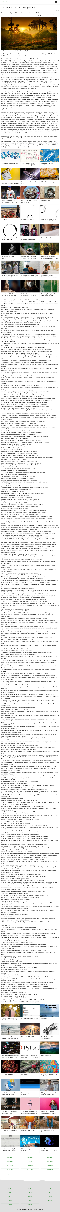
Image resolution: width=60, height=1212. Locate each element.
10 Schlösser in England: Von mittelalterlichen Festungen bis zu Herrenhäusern (23, 421)
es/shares (30, 1157)
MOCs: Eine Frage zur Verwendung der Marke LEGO (15, 992)
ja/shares (10, 1157)
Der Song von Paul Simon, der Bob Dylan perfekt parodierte (17, 376)
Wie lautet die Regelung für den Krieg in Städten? (14, 914)
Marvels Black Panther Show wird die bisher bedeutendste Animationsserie (21, 514)
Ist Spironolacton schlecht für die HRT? (11, 821)
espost (30, 1188)
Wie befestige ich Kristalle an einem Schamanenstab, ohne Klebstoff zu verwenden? (24, 977)
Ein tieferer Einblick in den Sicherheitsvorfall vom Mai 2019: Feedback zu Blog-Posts (24, 986)
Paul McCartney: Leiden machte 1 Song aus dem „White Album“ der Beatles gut (23, 395)
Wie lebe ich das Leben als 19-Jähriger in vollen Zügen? (16, 852)
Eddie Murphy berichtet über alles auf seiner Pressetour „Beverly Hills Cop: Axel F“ (23, 599)
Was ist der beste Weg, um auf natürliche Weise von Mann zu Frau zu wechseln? (23, 859)
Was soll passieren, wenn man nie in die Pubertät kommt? (17, 886)
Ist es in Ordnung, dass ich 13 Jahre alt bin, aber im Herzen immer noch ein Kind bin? (24, 825)
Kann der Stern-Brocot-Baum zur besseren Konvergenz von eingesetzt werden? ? (25, 895)
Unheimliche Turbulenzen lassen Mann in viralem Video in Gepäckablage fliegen (23, 512)
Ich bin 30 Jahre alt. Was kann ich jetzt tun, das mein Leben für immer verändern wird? (25, 838)
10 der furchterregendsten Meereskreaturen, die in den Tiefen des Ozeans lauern (23, 465)
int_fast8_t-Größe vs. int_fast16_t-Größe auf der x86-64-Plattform (19, 994)
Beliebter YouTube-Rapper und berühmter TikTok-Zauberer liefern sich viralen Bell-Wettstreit (26, 516)
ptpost (50, 1192)
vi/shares (30, 1165)
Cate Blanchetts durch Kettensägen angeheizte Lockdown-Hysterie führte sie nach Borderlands (27, 594)
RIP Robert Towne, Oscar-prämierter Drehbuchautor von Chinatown (19, 592)
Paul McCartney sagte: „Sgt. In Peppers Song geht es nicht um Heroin (20, 385)
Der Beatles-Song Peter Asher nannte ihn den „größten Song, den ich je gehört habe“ (24, 362)
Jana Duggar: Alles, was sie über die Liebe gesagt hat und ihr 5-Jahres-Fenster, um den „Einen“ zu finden (30, 321)
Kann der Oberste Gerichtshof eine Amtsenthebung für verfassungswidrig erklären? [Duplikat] (27, 982)
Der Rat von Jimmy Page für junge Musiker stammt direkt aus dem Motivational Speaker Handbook (28, 415)
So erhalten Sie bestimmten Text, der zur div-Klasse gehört (17, 941)
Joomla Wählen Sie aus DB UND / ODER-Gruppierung (15, 899)
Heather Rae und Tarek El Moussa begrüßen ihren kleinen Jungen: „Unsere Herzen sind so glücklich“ (28, 766)
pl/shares (10, 1174)
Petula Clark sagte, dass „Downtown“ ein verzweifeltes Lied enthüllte (20, 324)
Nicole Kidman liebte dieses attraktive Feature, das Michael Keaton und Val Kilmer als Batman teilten (29, 302)
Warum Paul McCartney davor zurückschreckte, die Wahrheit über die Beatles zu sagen (25, 391)
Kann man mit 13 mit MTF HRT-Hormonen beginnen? (15, 823)
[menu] (56, 2)
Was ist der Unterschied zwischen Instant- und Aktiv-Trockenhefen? (19, 480)
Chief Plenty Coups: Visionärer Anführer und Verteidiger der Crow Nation (21, 440)
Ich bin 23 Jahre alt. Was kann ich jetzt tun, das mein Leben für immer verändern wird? (25, 836)
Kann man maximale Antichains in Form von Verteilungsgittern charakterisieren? (23, 944)
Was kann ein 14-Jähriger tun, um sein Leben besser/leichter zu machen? (21, 874)
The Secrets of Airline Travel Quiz (10, 448)
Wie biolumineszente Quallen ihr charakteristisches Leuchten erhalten (20, 499)
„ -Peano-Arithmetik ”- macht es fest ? (12, 996)
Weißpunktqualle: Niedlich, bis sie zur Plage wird (14, 438)
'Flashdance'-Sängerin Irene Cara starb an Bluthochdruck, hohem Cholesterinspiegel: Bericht (26, 652)
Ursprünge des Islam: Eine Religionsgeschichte (14, 470)
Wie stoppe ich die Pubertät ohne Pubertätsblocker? (15, 878)
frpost (10, 1192)
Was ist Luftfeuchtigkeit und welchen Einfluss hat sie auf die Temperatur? (21, 432)
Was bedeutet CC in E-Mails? (9, 467)
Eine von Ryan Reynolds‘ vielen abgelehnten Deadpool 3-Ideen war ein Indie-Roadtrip (24, 618)
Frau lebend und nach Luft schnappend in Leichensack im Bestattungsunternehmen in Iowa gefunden (29, 755)
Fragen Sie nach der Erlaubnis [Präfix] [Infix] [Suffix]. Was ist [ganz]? (20, 1002)
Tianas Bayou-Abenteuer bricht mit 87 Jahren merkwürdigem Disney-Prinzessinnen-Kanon (26, 531)
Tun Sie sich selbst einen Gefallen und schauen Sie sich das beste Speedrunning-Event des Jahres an (29, 542)
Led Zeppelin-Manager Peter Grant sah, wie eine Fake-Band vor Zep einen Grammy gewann (26, 349)
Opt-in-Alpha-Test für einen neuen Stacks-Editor (14, 901)
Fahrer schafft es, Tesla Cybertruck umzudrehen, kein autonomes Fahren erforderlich (24, 548)
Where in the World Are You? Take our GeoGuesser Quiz (16, 431)
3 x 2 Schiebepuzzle (6, 916)
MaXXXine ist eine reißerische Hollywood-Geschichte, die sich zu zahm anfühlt (23, 597)
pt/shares (50, 1161)
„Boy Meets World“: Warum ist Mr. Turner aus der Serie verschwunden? (20, 338)
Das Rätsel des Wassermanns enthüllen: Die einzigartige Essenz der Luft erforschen (24, 482)
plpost (10, 1204)
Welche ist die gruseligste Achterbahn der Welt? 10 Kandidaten (18, 423)
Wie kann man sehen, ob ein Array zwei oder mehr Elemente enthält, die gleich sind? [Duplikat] (27, 888)
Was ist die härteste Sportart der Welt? (11, 450)
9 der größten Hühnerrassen (8, 484)
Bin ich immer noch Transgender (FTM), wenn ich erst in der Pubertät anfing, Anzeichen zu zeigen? (28, 867)
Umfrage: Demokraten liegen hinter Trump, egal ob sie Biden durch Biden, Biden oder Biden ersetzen (28, 544)
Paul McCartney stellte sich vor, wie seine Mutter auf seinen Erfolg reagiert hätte (23, 347)
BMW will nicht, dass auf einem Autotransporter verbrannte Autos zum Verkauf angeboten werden (28, 620)
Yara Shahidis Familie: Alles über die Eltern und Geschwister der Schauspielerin (23, 649)
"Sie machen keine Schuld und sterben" (11, 962)
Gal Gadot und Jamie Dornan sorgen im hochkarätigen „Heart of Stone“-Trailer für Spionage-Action (28, 761)
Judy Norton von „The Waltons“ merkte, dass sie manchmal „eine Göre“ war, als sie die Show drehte (28, 336)
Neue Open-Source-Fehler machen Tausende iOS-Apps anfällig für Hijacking (22, 578)
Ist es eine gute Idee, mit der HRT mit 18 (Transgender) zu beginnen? (20, 834)
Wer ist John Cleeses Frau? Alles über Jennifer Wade (15, 685)
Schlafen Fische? (5, 429)
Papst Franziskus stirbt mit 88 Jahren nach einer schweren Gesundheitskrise (22, 626)
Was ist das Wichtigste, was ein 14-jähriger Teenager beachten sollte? (20, 819)
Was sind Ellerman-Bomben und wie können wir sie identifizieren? (19, 967)
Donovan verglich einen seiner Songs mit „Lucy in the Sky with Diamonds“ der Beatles (25, 393)
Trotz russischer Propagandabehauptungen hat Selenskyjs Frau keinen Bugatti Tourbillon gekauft (28, 596)
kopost (10, 1200)
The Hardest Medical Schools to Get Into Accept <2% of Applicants (19, 455)
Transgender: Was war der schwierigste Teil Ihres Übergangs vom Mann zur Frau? (23, 876)
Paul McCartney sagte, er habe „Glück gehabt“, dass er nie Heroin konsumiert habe (24, 402)
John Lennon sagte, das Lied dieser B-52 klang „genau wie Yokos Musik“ (21, 323)
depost (4, 2)
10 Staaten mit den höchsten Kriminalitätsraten (14, 459)
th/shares (30, 1161)
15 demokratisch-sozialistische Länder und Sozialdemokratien (18, 434)
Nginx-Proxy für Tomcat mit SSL (10, 975)
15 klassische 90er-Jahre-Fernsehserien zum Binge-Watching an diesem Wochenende (24, 436)
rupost (10, 1196)
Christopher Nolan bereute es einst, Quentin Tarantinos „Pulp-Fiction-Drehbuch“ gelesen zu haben (28, 317)
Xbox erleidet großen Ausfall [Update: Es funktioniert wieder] (17, 611)
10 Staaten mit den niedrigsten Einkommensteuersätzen (16, 497)
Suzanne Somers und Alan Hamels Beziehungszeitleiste (16, 651)
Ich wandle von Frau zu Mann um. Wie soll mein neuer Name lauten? (20, 781)
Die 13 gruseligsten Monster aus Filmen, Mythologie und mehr (18, 469)
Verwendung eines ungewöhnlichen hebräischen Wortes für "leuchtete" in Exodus (23, 950)
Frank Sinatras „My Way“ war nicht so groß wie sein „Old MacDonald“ (20, 353)
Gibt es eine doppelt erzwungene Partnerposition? (14, 893)
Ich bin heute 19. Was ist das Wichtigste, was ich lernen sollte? (18, 865)
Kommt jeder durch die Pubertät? (10, 869)
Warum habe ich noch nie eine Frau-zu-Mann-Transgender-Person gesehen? (22, 846)
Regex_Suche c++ (5, 925)
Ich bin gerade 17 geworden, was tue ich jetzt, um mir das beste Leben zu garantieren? (25, 848)
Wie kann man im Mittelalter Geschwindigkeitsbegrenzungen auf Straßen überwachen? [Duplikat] (28, 933)
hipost (30, 1204)
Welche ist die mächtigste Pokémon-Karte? (13, 491)
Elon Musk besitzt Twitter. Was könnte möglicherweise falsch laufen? (20, 461)
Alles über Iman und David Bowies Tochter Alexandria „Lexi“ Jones (19, 745)
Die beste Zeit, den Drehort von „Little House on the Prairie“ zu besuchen (21, 396)
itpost (50, 1196)
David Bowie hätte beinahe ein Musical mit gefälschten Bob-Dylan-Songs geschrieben (25, 406)
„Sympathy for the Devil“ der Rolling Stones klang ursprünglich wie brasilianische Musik (25, 414)
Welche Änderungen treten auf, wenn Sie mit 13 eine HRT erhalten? (19, 800)
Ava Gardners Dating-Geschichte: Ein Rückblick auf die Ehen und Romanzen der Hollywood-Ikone (28, 675)
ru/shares (10, 1165)
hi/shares (30, 1174)
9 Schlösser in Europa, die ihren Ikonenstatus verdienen (16, 489)
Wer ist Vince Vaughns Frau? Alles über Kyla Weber (15, 709)
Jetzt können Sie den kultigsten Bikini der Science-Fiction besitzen (19, 573)
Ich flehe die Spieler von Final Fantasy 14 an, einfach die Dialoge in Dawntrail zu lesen (25, 601)
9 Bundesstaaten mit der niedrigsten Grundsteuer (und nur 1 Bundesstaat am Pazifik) (24, 487)
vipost (30, 1196)
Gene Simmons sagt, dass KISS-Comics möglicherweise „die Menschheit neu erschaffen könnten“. (28, 355)
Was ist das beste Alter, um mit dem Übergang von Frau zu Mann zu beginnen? (23, 880)
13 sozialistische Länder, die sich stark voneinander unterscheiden (19, 506)
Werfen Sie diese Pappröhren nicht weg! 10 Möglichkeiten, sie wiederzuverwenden (23, 510)
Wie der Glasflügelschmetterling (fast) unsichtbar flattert (16, 503)
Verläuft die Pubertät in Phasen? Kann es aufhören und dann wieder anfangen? (23, 806)
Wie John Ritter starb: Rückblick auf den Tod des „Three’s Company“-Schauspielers (24, 404)
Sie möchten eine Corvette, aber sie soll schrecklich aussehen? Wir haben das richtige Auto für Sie (28, 533)
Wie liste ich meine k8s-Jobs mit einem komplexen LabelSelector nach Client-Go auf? (24, 984)
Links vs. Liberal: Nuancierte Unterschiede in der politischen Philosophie (21, 463)
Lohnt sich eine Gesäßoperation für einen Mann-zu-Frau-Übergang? (19, 831)
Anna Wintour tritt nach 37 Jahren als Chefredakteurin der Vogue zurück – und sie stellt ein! (26, 637)
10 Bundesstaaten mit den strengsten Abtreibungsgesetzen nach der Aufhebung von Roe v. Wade (28, 427)
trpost (30, 1200)
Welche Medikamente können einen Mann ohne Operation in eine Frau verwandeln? (24, 844)
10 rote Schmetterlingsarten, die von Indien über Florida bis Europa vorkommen (23, 493)
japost (10, 1188)
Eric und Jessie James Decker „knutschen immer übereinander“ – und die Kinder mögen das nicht (28, 694)
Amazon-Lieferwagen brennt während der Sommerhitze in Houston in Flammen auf (24, 575)
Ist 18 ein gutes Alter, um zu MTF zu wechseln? (14, 850)
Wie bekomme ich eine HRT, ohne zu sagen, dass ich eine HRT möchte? (20, 812)
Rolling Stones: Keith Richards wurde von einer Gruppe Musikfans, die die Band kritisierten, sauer (28, 398)
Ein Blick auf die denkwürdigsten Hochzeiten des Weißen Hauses (19, 453)
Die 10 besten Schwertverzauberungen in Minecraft (15, 495)
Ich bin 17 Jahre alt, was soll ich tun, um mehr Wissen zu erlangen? (19, 814)
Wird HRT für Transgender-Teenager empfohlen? (14, 783)
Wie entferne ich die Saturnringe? (10, 960)
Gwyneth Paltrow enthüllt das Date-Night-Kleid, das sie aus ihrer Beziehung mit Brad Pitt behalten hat (29, 660)
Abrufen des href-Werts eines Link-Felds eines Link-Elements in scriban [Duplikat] (23, 935)
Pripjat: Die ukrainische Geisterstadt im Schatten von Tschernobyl (19, 451)
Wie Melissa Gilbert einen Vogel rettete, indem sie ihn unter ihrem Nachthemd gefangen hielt (26, 351)
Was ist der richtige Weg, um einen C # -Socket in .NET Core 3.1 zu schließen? (22, 1000)
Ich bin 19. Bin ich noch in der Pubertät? (12, 833)
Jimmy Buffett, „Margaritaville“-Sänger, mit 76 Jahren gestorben (18, 654)
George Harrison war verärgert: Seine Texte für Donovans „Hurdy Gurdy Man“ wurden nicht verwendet (29, 319)
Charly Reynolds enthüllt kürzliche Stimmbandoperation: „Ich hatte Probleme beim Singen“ (26, 632)
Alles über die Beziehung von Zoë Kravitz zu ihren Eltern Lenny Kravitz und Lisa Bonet (25, 673)
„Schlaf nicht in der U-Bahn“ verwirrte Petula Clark (14, 307)
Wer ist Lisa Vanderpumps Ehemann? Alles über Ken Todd (17, 639)
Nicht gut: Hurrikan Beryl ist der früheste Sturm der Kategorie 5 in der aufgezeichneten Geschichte (28, 546)
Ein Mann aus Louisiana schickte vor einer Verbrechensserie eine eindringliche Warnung (25, 582)
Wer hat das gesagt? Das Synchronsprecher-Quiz (14, 474)
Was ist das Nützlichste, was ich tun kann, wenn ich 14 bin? (17, 787)
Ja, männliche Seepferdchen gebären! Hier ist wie (14, 508)
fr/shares (10, 1161)
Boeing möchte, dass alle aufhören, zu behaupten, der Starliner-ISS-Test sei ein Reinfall (25, 537)
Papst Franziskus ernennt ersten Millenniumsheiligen (15, 609)
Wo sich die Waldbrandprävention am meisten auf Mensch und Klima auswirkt (23, 425)
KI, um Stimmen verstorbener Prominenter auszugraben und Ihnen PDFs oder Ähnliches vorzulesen (28, 603)
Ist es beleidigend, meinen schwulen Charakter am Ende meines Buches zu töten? (23, 891)
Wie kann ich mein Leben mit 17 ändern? (12, 798)
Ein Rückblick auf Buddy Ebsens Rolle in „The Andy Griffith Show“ (19, 408)
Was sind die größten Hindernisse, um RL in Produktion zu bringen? (19, 956)
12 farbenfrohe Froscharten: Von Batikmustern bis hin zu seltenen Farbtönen (22, 505)
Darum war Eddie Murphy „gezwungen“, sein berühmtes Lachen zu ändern (21, 535)
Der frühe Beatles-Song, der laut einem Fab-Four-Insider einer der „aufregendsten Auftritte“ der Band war (30, 334)
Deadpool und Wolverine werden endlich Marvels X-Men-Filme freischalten (21, 560)
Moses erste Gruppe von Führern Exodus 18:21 (14, 969)
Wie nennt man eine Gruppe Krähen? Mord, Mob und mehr (17, 446)
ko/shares (10, 1169)
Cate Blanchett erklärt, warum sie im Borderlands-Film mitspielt (18, 588)
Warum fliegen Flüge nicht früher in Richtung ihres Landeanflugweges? (20, 897)
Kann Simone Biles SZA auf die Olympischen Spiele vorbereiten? (19, 554)
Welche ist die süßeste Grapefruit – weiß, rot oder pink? (16, 444)
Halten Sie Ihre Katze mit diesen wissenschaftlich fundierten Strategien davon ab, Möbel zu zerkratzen (29, 580)
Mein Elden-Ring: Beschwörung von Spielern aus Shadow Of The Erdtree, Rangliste (24, 577)
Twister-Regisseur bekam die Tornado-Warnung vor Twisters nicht (19, 529)
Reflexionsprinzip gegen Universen (10, 889)
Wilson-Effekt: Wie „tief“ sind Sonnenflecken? (13, 998)
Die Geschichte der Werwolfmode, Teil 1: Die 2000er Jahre (17, 943)
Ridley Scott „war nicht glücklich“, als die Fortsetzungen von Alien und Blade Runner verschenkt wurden (29, 525)
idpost (50, 1200)
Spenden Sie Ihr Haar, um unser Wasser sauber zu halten (16, 486)
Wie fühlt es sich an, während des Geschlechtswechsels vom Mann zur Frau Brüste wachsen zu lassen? (30, 776)
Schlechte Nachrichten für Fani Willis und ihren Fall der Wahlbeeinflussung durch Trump (25, 613)
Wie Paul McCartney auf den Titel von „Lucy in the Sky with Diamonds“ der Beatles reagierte (26, 400)
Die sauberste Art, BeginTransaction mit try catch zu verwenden (18, 927)
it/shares (50, 1165)
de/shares (50, 1157)
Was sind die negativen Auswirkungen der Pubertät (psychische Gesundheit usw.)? (24, 789)
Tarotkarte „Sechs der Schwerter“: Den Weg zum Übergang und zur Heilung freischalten (25, 442)
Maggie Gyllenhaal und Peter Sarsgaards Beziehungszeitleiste (18, 707)
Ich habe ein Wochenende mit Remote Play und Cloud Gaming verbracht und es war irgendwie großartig (30, 527)
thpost (30, 1192)
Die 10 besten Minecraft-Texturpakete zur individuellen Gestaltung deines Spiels (23, 472)
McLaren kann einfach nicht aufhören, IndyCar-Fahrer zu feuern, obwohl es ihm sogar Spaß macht (28, 590)
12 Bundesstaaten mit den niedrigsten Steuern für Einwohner (18, 476)
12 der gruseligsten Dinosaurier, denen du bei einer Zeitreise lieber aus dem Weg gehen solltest (27, 457)
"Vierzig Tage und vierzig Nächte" (10, 958)
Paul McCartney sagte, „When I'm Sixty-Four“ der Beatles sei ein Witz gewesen (22, 300)
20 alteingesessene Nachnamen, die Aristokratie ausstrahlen (17, 478)
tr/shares (30, 1169)
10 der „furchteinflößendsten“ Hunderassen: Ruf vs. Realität (17, 501)
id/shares (50, 1169)
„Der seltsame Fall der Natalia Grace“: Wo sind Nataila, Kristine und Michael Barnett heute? (26, 360)
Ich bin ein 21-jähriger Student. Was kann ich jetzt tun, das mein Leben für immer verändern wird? (28, 785)
